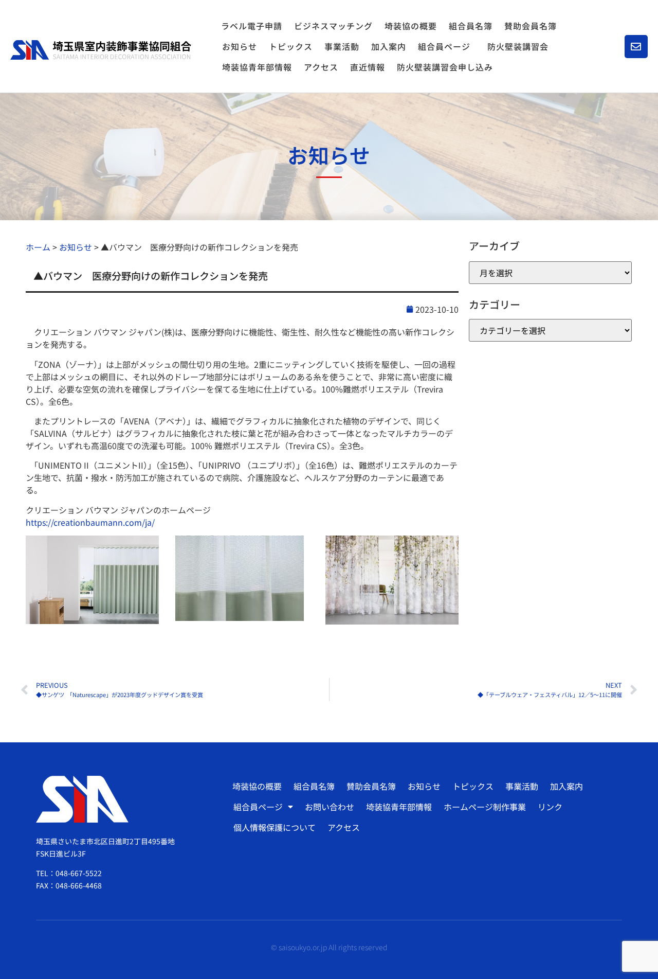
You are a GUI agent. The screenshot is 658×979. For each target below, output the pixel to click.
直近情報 (367, 67)
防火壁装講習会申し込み (445, 67)
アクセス (321, 67)
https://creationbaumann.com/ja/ (90, 522)
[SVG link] (100, 50)
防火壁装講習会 (518, 46)
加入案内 (388, 46)
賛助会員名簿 (530, 26)
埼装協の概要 (411, 26)
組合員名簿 (470, 26)
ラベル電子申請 (251, 26)
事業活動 (341, 46)
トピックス (291, 46)
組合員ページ (444, 46)
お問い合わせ (329, 806)
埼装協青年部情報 (257, 67)
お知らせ (239, 46)
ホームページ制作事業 (485, 806)
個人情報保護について (274, 827)
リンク (550, 806)
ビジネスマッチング (333, 26)
